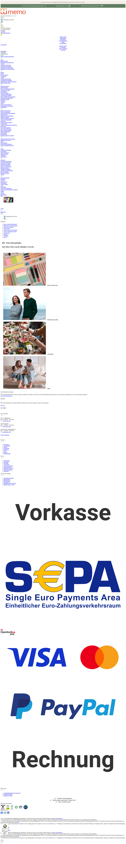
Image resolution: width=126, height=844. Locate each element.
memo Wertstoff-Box (8, 466)
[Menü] (2, 18)
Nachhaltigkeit (7, 445)
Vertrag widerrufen (5, 435)
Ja (1, 408)
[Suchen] (15, 16)
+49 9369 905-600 (6, 426)
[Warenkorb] (1, 35)
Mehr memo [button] (3, 788)
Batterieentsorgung (8, 469)
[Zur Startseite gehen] (14, 14)
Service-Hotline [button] (4, 413)
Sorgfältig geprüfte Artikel (62, 5)
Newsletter (6, 463)
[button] (2, 22)
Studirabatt (6, 462)
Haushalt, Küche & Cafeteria (7, 135)
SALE (2, 208)
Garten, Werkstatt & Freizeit (7, 145)
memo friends (7, 460)
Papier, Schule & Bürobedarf (7, 56)
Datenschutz (6, 448)
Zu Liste (2, 405)
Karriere (5, 447)
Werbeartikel (3, 156)
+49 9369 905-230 (6, 432)
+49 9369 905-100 (6, 421)
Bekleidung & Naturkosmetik (7, 69)
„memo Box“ (7, 464)
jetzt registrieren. (6, 33)
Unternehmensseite (8, 794)
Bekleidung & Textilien (52, 319)
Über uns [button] (3, 440)
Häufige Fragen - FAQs (9, 484)
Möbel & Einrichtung (5, 83)
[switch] (4, 833)
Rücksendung (7, 482)
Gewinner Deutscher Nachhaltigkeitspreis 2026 (32, 5)
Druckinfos (6, 471)
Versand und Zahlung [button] (5, 473)
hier (18, 822)
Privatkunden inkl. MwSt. (8, 19)
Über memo (6, 444)
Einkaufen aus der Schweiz (10, 483)
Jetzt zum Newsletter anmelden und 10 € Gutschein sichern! (25, 411)
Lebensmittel (3, 107)
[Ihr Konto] (2, 26)
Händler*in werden (8, 795)
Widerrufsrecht (7, 480)
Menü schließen (6, 29)
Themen (2, 174)
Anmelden (3, 31)
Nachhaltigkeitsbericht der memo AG (12, 793)
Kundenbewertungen (8, 468)
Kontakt (5, 452)
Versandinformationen (9, 478)
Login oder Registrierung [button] (6, 396)
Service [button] (2, 456)
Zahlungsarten (7, 479)
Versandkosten (59, 818)
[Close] (1, 393)
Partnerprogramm (8, 467)
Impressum (6, 449)
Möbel (48, 388)
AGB (5, 451)
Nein (5, 408)
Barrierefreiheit (7, 453)
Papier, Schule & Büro (52, 285)
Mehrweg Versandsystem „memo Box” (90, 5)
